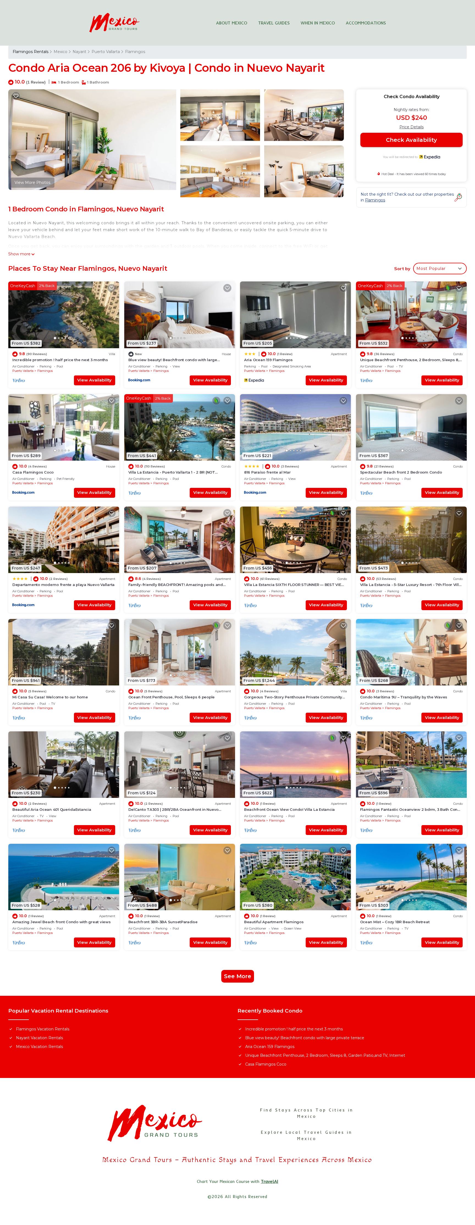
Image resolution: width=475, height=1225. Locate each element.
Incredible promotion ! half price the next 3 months (60, 360)
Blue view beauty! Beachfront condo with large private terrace (304, 1037)
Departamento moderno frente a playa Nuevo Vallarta (63, 584)
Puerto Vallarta (106, 51)
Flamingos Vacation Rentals (42, 1029)
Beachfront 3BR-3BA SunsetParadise (163, 922)
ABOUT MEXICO (231, 23)
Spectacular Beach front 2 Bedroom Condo (401, 472)
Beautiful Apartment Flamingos (273, 922)
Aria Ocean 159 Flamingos (268, 360)
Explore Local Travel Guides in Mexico (306, 1135)
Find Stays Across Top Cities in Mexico (307, 1113)
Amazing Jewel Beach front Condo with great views (61, 922)
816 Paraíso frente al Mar (267, 472)
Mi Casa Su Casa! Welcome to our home (50, 697)
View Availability (94, 380)
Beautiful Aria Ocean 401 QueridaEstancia (51, 809)
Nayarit (79, 51)
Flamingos (135, 51)
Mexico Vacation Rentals (39, 1046)
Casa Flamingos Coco (33, 472)
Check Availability (411, 140)
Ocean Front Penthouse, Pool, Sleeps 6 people (171, 697)
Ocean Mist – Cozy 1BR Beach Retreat (395, 922)
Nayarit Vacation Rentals (39, 1037)
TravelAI (269, 1181)
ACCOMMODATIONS (366, 23)
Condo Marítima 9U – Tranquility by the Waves (404, 697)
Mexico (60, 51)
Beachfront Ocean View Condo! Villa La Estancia (289, 809)
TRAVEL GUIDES (274, 23)
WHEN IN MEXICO (318, 23)
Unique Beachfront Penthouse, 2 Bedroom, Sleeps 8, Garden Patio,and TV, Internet (325, 1055)
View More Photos (32, 182)
